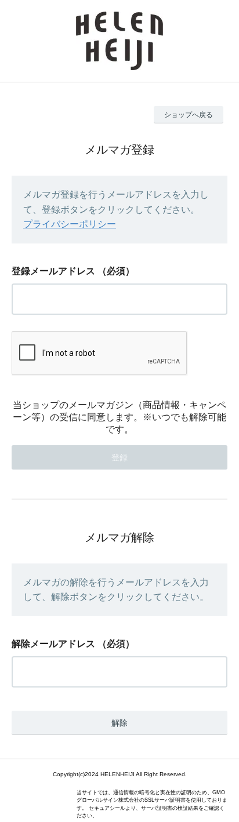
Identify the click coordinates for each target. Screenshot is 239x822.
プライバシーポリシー (69, 224)
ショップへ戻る (188, 115)
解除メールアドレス (53, 644)
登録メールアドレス (53, 271)
